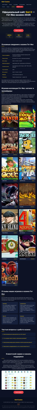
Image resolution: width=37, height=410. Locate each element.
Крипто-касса (28, 4)
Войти (13, 6)
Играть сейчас (18, 30)
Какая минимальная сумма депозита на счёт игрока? (14, 334)
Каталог (3, 6)
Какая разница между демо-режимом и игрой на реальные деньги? (17, 342)
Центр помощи (4, 4)
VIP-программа (22, 4)
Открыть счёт (20, 6)
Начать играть (18, 392)
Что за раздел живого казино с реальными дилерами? (15, 338)
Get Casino (6, 2)
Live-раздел (16, 4)
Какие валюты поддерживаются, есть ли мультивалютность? (16, 346)
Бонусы (8, 6)
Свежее (10, 4)
